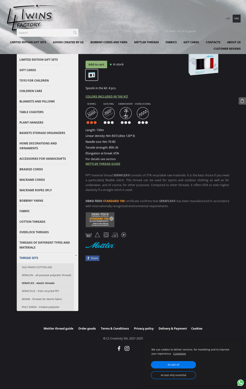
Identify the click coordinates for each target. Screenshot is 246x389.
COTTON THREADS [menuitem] (32, 222)
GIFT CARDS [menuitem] (191, 42)
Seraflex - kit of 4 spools (180, 31)
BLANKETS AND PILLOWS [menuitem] (37, 101)
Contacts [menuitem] (213, 42)
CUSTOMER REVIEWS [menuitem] (227, 48)
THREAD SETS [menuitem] (28, 258)
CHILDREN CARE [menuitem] (30, 91)
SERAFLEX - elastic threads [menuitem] (38, 283)
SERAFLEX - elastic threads (140, 31)
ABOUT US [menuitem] (234, 42)
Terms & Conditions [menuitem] (115, 328)
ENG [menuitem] (236, 18)
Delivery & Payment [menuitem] (173, 328)
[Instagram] (127, 348)
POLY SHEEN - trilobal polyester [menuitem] (41, 307)
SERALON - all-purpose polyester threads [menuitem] (46, 275)
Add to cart (96, 64)
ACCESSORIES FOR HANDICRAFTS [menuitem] (42, 159)
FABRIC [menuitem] (24, 211)
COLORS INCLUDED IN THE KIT (107, 97)
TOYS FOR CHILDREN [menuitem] (34, 80)
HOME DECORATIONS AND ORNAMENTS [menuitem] (38, 145)
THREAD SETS (108, 31)
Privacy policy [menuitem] (144, 328)
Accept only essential (173, 375)
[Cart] (242, 101)
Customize (179, 353)
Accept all (173, 364)
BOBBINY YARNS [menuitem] (31, 201)
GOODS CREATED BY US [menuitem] (68, 42)
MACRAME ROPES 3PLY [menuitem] (35, 190)
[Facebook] (119, 348)
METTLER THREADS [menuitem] (146, 42)
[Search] (75, 33)
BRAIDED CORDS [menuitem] (31, 169)
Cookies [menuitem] (196, 328)
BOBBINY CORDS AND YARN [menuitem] (108, 42)
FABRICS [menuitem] (171, 42)
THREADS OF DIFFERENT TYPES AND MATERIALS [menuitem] (44, 245)
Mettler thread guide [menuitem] (58, 328)
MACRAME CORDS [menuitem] (32, 180)
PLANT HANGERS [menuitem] (31, 122)
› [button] (76, 255)
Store (89, 31)
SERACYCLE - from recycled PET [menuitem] (40, 291)
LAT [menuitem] (228, 18)
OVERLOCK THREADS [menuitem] (34, 232)
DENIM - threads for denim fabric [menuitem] (42, 299)
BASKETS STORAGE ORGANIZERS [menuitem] (42, 133)
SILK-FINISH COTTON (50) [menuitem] (37, 267)
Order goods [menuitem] (87, 328)
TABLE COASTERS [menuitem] (31, 112)
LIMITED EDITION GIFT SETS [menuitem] (28, 42)
